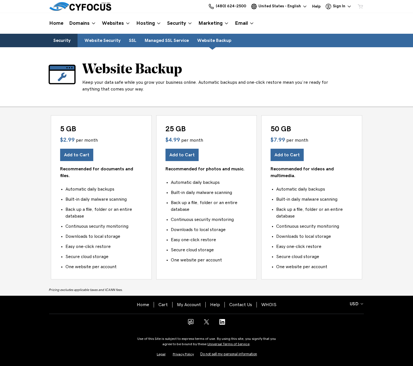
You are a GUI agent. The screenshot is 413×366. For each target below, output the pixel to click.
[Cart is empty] (360, 6)
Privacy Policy (183, 354)
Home (143, 304)
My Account (189, 304)
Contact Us (240, 304)
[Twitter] (206, 324)
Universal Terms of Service (228, 344)
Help (215, 304)
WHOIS (268, 304)
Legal (161, 354)
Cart (163, 304)
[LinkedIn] (222, 324)
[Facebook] (190, 324)
